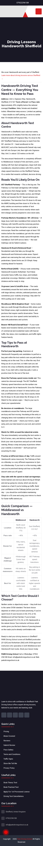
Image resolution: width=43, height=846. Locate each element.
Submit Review (9, 745)
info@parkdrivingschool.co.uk (17, 825)
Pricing (6, 731)
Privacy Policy (9, 768)
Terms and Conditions (12, 754)
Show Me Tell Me (10, 763)
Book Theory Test (10, 783)
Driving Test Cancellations (14, 796)
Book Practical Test (11, 787)
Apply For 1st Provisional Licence (17, 792)
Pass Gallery (8, 750)
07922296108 (23, 3)
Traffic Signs (8, 759)
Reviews (7, 741)
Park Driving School (24, 839)
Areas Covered (9, 736)
